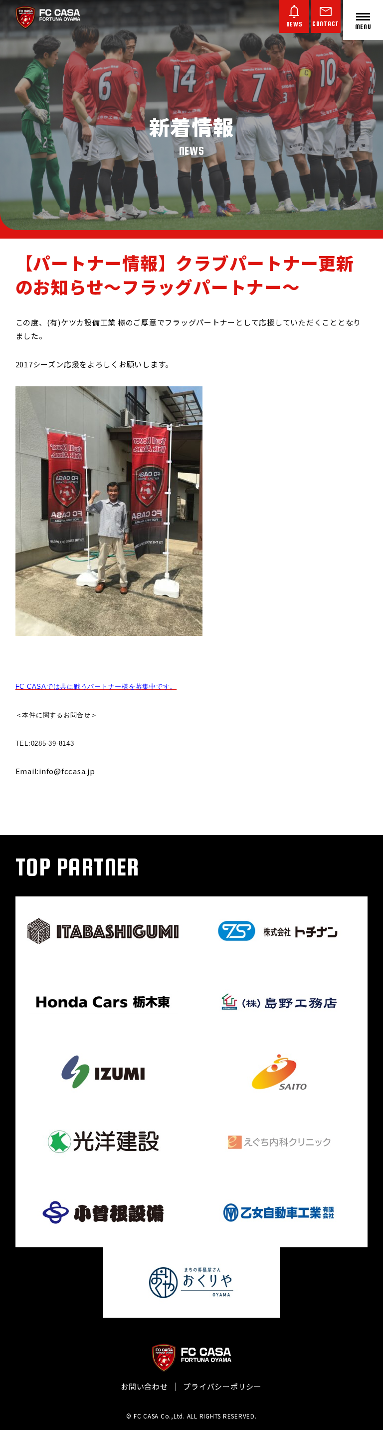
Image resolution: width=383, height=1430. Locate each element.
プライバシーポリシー (222, 1386)
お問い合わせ (144, 1386)
